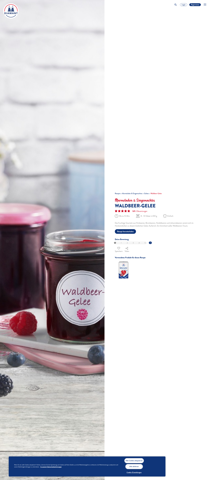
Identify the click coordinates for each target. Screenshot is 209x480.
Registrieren (195, 4)
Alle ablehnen (134, 466)
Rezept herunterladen (125, 231)
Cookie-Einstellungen (134, 472)
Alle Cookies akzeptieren (134, 460)
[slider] (115, 243)
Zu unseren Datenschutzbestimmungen (51, 467)
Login (183, 4)
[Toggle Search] (175, 4)
